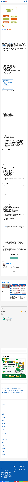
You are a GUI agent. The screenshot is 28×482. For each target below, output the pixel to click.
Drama (3, 411)
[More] (10, 29)
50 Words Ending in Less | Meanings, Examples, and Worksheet (11, 388)
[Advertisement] (14, 37)
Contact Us (14, 466)
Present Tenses (4, 439)
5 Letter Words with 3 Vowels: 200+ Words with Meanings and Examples (12, 390)
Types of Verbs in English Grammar (7, 82)
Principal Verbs (5, 83)
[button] (24, 1)
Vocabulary (3, 454)
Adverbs (3, 405)
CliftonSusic (10, 318)
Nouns (3, 429)
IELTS (3, 420)
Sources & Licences (14, 471)
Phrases (3, 435)
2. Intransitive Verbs (6, 85)
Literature (3, 426)
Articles (3, 407)
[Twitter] (4, 29)
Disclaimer (14, 465)
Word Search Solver (22, 469)
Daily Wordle (21, 465)
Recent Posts (6, 261)
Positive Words (4, 436)
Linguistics (3, 423)
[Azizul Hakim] (4, 264)
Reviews (3, 445)
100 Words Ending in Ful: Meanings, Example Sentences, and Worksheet (12, 392)
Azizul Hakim (8, 263)
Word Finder (21, 463)
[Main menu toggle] (26, 1)
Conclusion (5, 88)
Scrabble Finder (21, 466)
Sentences (3, 448)
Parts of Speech (4, 430)
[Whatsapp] (8, 29)
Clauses (3, 408)
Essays (3, 413)
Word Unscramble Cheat (23, 470)
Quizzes (3, 442)
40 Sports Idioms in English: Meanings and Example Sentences (11, 394)
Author (3, 261)
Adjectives (3, 404)
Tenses (3, 451)
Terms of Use (15, 469)
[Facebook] (3, 29)
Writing (3, 455)
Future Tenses (4, 414)
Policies (14, 463)
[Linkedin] (5, 29)
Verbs (3, 452)
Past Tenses (4, 432)
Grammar (3, 417)
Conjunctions (4, 410)
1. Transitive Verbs (6, 84)
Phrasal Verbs (4, 433)
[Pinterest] (7, 29)
